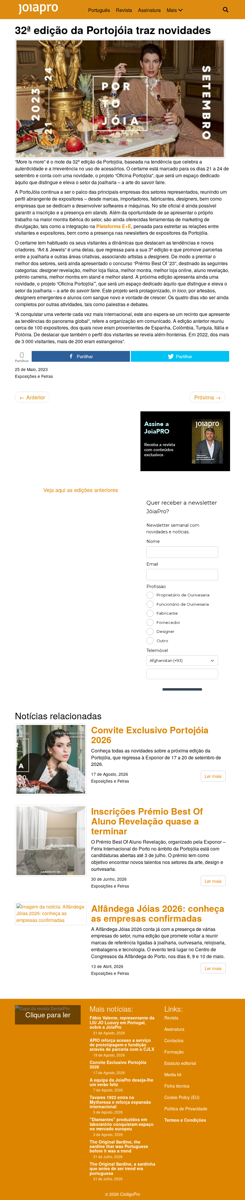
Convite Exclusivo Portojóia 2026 (150, 734)
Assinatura (149, 10)
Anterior (32, 397)
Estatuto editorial (180, 1063)
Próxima (207, 397)
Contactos (173, 1040)
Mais (172, 10)
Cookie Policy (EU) (182, 1097)
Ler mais (213, 776)
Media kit (172, 1074)
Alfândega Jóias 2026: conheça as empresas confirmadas (157, 913)
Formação (174, 1052)
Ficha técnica (176, 1086)
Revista (124, 10)
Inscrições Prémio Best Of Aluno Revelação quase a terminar (147, 820)
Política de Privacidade (185, 1109)
